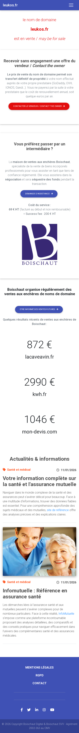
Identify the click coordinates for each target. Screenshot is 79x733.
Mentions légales (39, 667)
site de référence (58, 510)
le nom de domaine (39, 20)
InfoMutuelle (66, 613)
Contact (40, 683)
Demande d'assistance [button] (37, 194)
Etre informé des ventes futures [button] (37, 309)
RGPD (40, 675)
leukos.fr (40, 29)
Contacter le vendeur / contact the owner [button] (37, 106)
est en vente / (39, 38)
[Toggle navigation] (71, 5)
